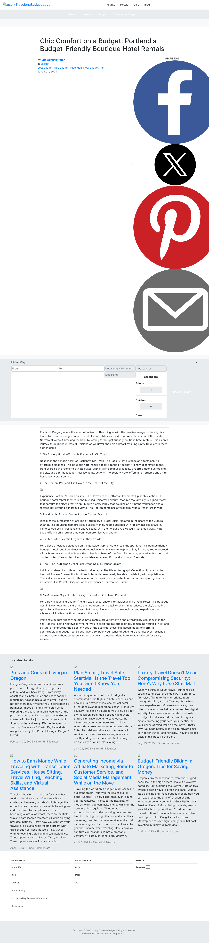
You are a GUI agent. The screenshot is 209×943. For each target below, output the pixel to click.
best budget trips (48, 67)
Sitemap (15, 882)
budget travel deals (72, 67)
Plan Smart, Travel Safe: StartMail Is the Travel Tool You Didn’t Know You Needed (102, 681)
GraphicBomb (119, 933)
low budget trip (94, 67)
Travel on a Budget (124, 14)
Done (161, 415)
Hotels (124, 4)
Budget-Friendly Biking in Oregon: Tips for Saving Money (165, 766)
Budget (102, 14)
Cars (136, 4)
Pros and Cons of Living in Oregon (38, 675)
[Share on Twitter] (175, 164)
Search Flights (182, 392)
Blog (147, 4)
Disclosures (17, 906)
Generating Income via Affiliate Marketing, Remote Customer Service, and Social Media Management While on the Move (103, 771)
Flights (111, 4)
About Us (16, 867)
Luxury (87, 14)
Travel (72, 14)
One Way (19, 362)
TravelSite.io (101, 933)
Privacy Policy (18, 890)
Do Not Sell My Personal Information (29, 898)
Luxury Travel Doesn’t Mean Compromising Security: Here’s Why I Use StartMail (168, 678)
